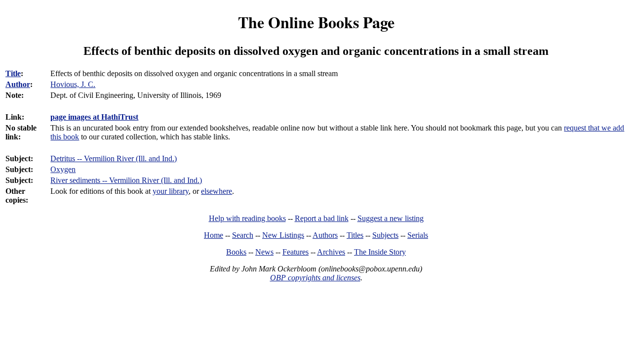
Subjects (385, 235)
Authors (325, 235)
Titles (355, 235)
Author (17, 84)
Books (236, 252)
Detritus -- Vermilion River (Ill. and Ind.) (113, 158)
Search (242, 235)
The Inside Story (380, 252)
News (264, 252)
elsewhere (216, 191)
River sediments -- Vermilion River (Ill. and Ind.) (126, 180)
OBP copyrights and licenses (315, 277)
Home (213, 235)
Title (13, 73)
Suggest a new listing (390, 218)
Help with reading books (247, 218)
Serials (417, 235)
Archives (331, 252)
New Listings (283, 235)
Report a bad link (322, 218)
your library (171, 191)
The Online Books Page (316, 22)
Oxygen (63, 169)
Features (295, 252)
